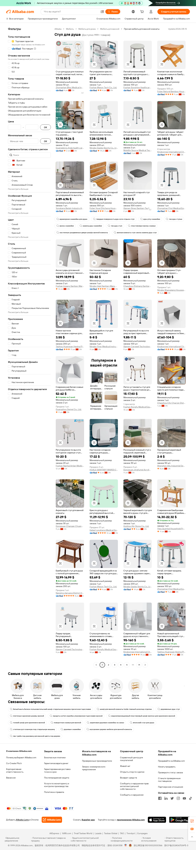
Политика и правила (54, 792)
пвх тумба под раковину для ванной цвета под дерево (36, 736)
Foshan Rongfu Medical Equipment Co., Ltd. (137, 407)
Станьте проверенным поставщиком (169, 779)
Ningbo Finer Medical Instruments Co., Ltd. (104, 346)
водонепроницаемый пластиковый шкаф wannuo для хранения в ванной (143, 716)
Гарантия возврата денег (56, 763)
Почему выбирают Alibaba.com (21, 757)
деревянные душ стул (170, 709)
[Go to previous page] (96, 665)
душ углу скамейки (151, 219)
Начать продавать (166, 766)
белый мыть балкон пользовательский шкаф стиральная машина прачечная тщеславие (52, 709)
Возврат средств (128, 777)
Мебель (70, 29)
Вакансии (11, 777)
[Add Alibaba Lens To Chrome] (52, 820)
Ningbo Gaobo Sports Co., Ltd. (104, 148)
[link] (192, 821)
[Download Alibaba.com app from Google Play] (179, 820)
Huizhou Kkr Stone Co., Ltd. (136, 526)
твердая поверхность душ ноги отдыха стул (115, 219)
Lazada (98, 833)
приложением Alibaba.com (131, 820)
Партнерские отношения (170, 787)
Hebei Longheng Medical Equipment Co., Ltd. (104, 530)
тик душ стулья (175, 219)
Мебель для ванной (109, 29)
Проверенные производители (97, 761)
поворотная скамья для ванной (67, 723)
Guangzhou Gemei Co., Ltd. (68, 409)
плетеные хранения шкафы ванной (28, 716)
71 (139, 665)
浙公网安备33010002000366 (148, 845)
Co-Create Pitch (14, 763)
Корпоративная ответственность (14, 770)
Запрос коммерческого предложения (93, 768)
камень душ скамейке (92, 226)
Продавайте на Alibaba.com (171, 761)
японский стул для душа (143, 723)
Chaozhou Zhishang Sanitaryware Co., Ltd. (137, 286)
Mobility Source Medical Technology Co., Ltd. (137, 150)
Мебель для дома (87, 29)
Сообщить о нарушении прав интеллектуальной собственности (134, 786)
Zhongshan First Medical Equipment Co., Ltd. (171, 208)
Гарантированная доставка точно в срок (57, 770)
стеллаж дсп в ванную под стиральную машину (34, 729)
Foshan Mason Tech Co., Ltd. (103, 87)
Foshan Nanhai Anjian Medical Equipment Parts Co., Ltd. (70, 466)
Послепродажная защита (56, 777)
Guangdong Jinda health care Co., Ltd (70, 148)
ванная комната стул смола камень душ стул (137, 232)
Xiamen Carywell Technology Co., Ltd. (137, 346)
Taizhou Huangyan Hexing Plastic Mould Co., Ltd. (70, 346)
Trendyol (130, 833)
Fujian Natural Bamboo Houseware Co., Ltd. (171, 91)
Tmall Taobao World (83, 833)
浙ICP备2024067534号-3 (176, 845)
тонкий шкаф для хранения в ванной (29, 723)
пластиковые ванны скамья (143, 226)
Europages (142, 833)
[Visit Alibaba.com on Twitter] (172, 798)
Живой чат (125, 766)
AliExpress (54, 833)
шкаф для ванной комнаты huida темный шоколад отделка (126, 709)
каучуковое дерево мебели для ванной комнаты (111, 729)
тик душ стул (116, 226)
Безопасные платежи (55, 757)
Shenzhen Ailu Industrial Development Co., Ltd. (171, 466)
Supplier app (88, 820)
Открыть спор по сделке (132, 772)
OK (45, 127)
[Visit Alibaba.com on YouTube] (184, 798)
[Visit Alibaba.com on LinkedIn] (166, 798)
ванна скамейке (67, 226)
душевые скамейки (72, 729)
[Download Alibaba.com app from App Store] (157, 820)
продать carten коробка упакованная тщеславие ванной (77, 716)
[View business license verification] (125, 845)
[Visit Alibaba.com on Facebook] (160, 798)
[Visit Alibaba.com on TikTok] (190, 798)
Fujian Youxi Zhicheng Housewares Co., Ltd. (104, 208)
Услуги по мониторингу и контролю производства (56, 784)
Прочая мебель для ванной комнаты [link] (142, 29)
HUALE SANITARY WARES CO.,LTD (104, 470)
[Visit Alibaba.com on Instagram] (178, 798)
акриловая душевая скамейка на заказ (107, 723)
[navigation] (29, 347)
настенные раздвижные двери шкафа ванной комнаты (84, 232)
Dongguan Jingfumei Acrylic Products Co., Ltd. (137, 470)
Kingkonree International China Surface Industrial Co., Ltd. (171, 152)
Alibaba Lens (22, 820)
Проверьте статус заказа (170, 772)
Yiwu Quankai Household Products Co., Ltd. (171, 528)
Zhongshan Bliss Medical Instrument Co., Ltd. (70, 87)
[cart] (142, 12)
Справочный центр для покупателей (131, 758)
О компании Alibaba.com (19, 751)
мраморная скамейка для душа (73, 219)
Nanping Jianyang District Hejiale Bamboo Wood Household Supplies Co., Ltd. (70, 593)
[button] (102, 11)
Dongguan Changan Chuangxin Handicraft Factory (70, 526)
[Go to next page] (145, 665)
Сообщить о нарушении (131, 795)
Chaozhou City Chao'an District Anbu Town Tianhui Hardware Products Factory (171, 403)
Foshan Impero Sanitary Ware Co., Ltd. (70, 286)
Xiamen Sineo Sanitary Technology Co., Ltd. (137, 208)
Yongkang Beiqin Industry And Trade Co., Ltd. (70, 208)
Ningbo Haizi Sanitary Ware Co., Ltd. (104, 286)
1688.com (66, 833)
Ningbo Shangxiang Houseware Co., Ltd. (171, 290)
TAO (122, 833)
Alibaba (58, 29)
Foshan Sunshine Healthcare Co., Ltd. (137, 87)
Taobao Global (110, 833)
